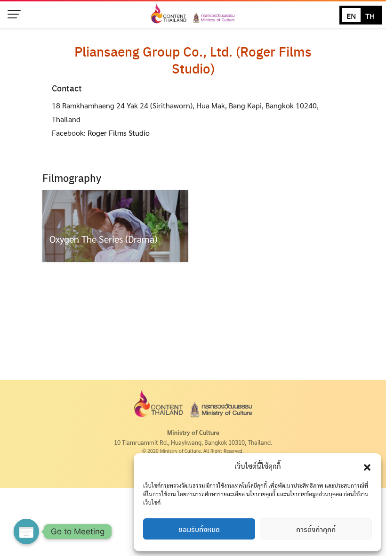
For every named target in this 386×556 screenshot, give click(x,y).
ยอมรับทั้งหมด (199, 529)
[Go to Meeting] (26, 531)
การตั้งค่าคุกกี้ (316, 529)
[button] (367, 466)
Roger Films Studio (119, 133)
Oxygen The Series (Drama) (103, 239)
